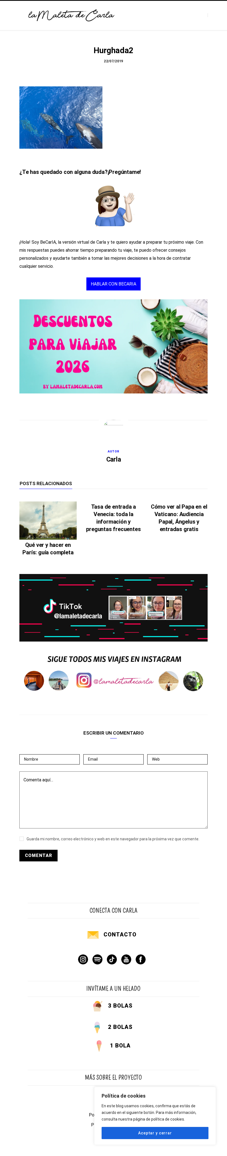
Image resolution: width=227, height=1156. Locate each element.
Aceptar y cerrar (155, 1133)
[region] (155, 1116)
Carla (113, 459)
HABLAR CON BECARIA (113, 284)
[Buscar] (212, 15)
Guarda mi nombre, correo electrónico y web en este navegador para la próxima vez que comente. (113, 839)
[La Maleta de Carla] (71, 15)
